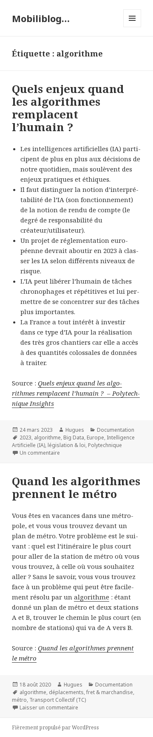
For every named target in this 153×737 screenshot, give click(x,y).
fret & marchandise (109, 692)
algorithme (47, 437)
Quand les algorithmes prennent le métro (76, 487)
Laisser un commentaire (49, 707)
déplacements (66, 692)
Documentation (115, 429)
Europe (95, 437)
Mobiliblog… (41, 18)
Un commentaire (40, 452)
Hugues (74, 429)
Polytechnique (105, 445)
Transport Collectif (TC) (57, 699)
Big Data (73, 437)
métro (19, 699)
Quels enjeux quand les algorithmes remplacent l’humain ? (68, 108)
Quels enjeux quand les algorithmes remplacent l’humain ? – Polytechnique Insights (76, 393)
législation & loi (66, 445)
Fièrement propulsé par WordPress (55, 727)
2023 (25, 437)
